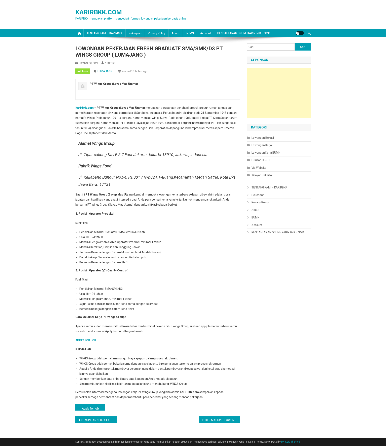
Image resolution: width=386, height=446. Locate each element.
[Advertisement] (279, 93)
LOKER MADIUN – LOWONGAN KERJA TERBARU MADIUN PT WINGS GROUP (221, 420)
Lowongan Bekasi (263, 137)
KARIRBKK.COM (98, 12)
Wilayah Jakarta (262, 175)
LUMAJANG (105, 71)
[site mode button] (300, 33)
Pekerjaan (135, 33)
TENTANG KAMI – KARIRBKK (104, 33)
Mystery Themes (290, 441)
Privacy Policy (156, 33)
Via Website (259, 167)
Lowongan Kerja (262, 145)
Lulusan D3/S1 (261, 160)
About (176, 33)
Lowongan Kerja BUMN (266, 152)
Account (205, 33)
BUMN (190, 33)
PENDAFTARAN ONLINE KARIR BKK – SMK (243, 33)
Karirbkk (110, 62)
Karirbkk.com (84, 107)
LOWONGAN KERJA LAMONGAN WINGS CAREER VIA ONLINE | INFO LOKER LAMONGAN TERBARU (99, 420)
